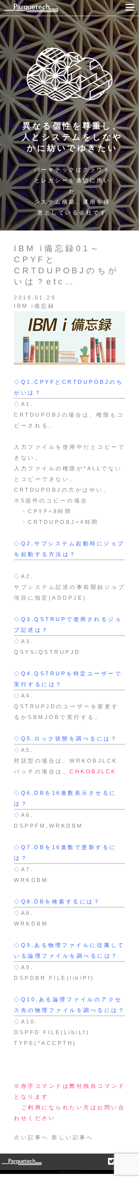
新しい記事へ (72, 1137)
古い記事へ (31, 1137)
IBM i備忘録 (34, 306)
